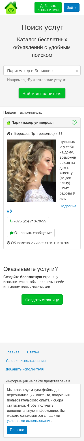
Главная (12, 352)
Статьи (33, 352)
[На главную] (10, 7)
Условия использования (26, 360)
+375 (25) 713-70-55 (29, 221)
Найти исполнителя (41, 93)
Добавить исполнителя (48, 7)
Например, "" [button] (36, 79)
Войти (72, 7)
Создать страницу (42, 299)
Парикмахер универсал (32, 122)
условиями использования (29, 420)
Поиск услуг (42, 26)
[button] (73, 122)
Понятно (17, 429)
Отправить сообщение (32, 232)
